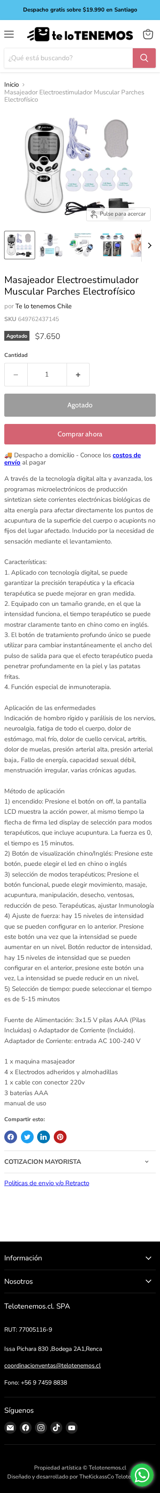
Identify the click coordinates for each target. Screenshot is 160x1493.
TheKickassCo (96, 1477)
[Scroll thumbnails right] (148, 246)
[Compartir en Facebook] (10, 1137)
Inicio (11, 84)
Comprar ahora (80, 434)
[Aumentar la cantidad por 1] (78, 374)
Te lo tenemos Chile (43, 306)
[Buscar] (144, 58)
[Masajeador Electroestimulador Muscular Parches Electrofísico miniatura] (20, 245)
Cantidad (16, 355)
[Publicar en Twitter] (27, 1137)
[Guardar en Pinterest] (60, 1137)
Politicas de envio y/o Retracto (46, 1183)
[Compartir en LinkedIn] (43, 1137)
